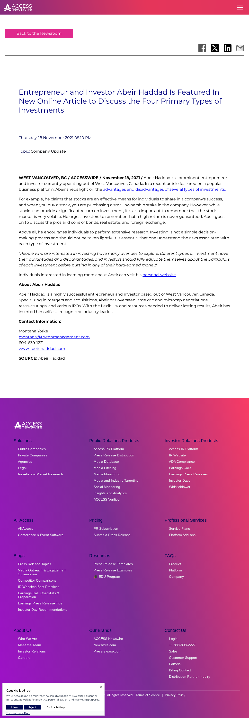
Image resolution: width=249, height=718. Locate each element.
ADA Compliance (182, 461)
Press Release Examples (113, 570)
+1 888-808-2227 (182, 645)
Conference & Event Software (40, 535)
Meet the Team (29, 645)
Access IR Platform (183, 449)
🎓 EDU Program (107, 576)
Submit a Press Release (112, 535)
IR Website (177, 455)
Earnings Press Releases (188, 474)
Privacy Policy (175, 695)
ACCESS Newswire (108, 639)
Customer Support (183, 658)
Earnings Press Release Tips (40, 603)
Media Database (106, 461)
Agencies (25, 461)
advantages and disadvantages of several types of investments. (164, 189)
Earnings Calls (180, 468)
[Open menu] (240, 7)
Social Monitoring (107, 487)
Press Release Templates (113, 564)
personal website (159, 274)
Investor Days (179, 480)
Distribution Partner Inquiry (189, 676)
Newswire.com (105, 645)
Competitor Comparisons (37, 580)
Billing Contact (180, 670)
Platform (175, 570)
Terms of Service (148, 695)
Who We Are (27, 639)
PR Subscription (106, 528)
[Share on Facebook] (202, 48)
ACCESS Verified (107, 499)
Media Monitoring (107, 474)
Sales (173, 651)
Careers (24, 658)
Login (173, 639)
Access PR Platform (109, 449)
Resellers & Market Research (40, 474)
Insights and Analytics (110, 493)
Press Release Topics (34, 564)
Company (176, 576)
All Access (25, 528)
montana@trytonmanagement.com (54, 337)
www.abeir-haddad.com (42, 348)
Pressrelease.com (107, 651)
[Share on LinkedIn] (227, 48)
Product (175, 564)
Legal (22, 468)
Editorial (175, 664)
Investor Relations (32, 651)
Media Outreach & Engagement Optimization (42, 572)
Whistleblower (179, 487)
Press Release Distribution (114, 455)
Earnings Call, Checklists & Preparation (38, 595)
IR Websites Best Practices (38, 587)
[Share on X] (215, 48)
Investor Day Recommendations (42, 609)
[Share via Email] (240, 48)
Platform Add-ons (182, 535)
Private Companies (32, 455)
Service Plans (179, 528)
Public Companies (32, 449)
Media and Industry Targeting (116, 480)
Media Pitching (105, 468)
